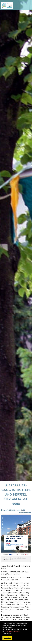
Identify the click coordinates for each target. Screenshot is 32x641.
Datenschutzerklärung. (13, 631)
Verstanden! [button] (7, 638)
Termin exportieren (24, 512)
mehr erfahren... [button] (7, 633)
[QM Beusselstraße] (7, 5)
